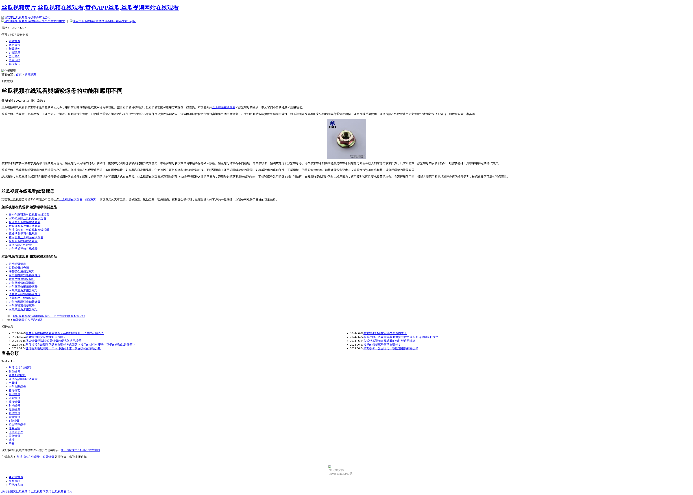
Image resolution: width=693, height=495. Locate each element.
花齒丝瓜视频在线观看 (23, 233)
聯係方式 (14, 64)
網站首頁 (14, 41)
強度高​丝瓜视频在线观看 (24, 222)
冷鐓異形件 (16, 432)
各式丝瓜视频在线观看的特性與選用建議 (389, 340)
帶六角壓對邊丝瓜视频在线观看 (29, 214)
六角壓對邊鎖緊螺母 (22, 279)
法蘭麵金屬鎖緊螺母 (22, 271)
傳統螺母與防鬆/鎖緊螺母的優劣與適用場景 (53, 340)
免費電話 (14, 481)
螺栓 (11, 439)
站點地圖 (94, 450)
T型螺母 (14, 420)
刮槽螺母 (14, 405)
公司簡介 (14, 56)
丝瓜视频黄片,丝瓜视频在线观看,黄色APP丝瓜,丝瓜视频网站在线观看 (90, 7)
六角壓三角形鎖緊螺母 (23, 286)
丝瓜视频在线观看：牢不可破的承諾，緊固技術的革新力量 (63, 348)
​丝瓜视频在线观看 (20, 245)
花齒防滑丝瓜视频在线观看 (26, 237)
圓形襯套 (14, 390)
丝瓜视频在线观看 (223, 107)
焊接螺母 (14, 401)
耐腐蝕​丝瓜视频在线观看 (24, 226)
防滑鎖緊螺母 (17, 263)
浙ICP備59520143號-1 (74, 450)
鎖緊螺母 (91, 199)
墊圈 (11, 443)
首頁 (19, 74)
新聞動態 (14, 48)
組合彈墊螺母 (17, 424)
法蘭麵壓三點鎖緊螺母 (23, 298)
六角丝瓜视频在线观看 (23, 248)
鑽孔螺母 (14, 416)
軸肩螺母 (14, 409)
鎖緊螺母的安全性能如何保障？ (46, 337)
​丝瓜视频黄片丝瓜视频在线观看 (29, 229)
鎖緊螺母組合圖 (19, 267)
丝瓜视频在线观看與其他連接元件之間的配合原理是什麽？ (401, 337)
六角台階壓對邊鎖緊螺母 (24, 275)
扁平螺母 (14, 394)
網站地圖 (7, 491)
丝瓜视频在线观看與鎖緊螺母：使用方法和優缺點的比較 (49, 316)
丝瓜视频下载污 (41, 491)
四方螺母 (14, 398)
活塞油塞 (14, 428)
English (132, 21)
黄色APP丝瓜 (17, 375)
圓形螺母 (14, 413)
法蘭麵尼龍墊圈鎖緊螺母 (24, 294)
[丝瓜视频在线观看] (346, 157)
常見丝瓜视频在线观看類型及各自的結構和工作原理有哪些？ (65, 333)
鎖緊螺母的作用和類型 (27, 319)
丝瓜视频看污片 (62, 491)
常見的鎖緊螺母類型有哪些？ (382, 344)
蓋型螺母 (14, 435)
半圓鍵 (13, 382)
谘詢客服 (17, 484)
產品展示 (14, 45)
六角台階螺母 (17, 386)
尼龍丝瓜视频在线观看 (23, 241)
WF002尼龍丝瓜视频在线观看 (27, 218)
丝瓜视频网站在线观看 (23, 379)
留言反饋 (14, 60)
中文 (62, 21)
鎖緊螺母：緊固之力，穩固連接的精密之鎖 (390, 348)
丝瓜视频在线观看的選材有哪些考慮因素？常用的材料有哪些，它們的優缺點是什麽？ (80, 344)
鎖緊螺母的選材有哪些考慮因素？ (385, 333)
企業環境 (14, 52)
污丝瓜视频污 (21, 491)
